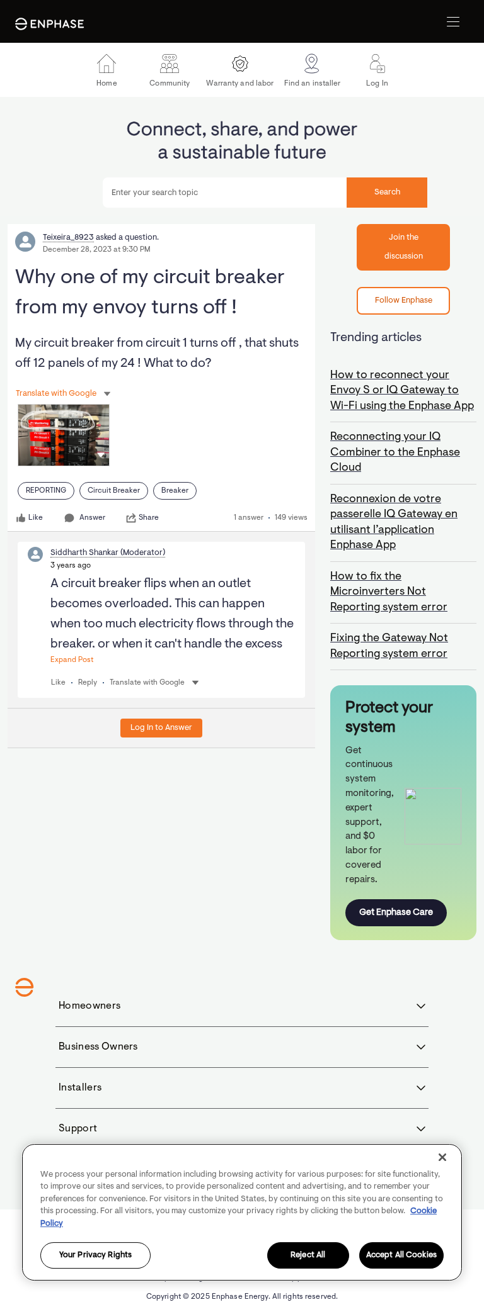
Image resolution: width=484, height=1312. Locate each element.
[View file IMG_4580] (63, 435)
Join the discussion (403, 247)
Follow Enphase (403, 300)
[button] (101, 455)
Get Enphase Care (396, 912)
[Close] (442, 1157)
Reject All (308, 1256)
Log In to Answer (161, 728)
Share (149, 518)
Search (387, 192)
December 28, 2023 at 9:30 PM (97, 250)
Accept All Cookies (401, 1256)
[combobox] (265, 192)
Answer (92, 518)
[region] (242, 1212)
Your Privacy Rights (95, 1256)
